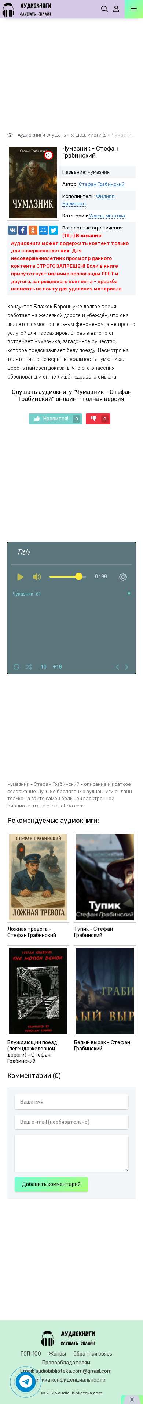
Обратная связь (92, 1354)
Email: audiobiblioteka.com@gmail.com (66, 1371)
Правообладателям (66, 1363)
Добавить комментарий (51, 1184)
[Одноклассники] (33, 230)
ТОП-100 (30, 1354)
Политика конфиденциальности (66, 1380)
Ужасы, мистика (107, 215)
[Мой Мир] (43, 230)
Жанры (57, 1354)
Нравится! (60, 419)
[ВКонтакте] (12, 230)
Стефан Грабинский (102, 184)
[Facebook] (22, 230)
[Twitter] (53, 230)
